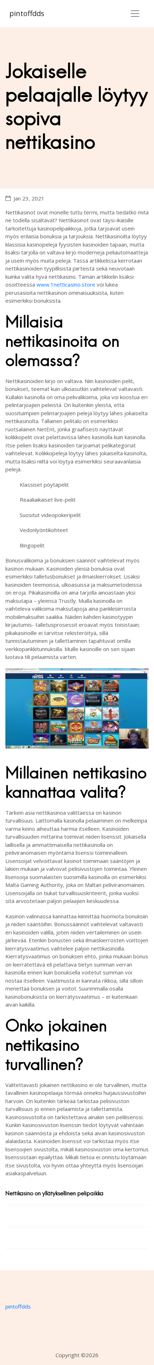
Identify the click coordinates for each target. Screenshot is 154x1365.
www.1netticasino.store (66, 284)
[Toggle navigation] (135, 13)
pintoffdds (26, 13)
